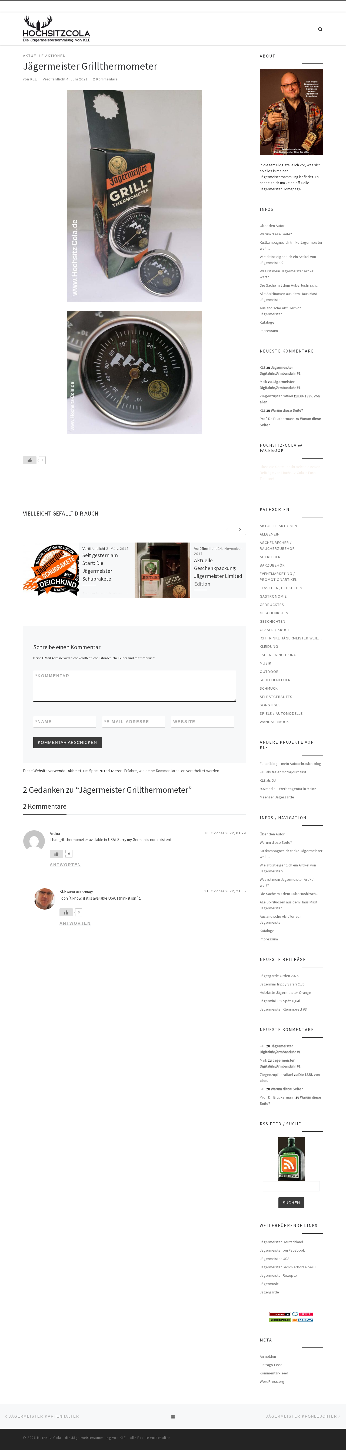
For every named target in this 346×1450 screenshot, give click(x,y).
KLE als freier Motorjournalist (283, 772)
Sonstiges (270, 705)
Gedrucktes (272, 604)
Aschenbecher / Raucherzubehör (277, 545)
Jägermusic (269, 1283)
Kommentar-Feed (274, 1373)
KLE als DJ (268, 780)
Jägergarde (269, 1292)
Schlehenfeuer (275, 679)
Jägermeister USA (275, 1258)
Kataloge (267, 322)
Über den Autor (272, 225)
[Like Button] (29, 460)
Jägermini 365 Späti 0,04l (280, 1000)
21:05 (241, 891)
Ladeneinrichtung (278, 654)
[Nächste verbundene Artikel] (240, 529)
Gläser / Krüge (275, 629)
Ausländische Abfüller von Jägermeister (280, 311)
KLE (33, 79)
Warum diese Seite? (276, 234)
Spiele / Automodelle (281, 713)
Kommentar (52, 675)
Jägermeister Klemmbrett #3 (283, 1009)
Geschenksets (274, 613)
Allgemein (270, 534)
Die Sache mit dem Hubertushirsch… (290, 285)
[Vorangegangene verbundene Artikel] (227, 529)
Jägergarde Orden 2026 (279, 975)
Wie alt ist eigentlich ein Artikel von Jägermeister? (288, 259)
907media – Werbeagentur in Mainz (288, 788)
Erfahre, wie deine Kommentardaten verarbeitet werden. (172, 770)
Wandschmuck (274, 721)
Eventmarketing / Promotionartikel (278, 576)
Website (184, 721)
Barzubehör (272, 565)
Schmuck (269, 688)
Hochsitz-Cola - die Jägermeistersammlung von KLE (81, 1437)
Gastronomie (273, 596)
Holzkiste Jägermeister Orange (285, 992)
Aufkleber (270, 556)
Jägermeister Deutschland (281, 1241)
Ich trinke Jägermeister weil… (291, 638)
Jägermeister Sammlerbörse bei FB (289, 1267)
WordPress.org (272, 1381)
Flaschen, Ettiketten (281, 587)
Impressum (269, 330)
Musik (265, 663)
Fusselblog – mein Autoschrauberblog (290, 763)
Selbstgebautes (276, 696)
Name (43, 721)
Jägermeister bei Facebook (282, 1250)
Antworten (65, 864)
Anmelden (268, 1356)
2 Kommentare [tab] (44, 806)
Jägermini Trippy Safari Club (282, 984)
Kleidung (269, 646)
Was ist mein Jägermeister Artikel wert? (287, 274)
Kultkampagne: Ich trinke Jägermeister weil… (291, 245)
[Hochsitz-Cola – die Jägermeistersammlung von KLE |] (56, 28)
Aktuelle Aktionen (278, 525)
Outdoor (269, 671)
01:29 (241, 833)
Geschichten (272, 621)
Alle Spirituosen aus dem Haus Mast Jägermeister (288, 296)
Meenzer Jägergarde (277, 797)
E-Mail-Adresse (126, 721)
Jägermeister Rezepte (278, 1275)
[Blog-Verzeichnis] (302, 1313)
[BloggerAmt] (302, 1319)
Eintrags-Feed (271, 1364)
